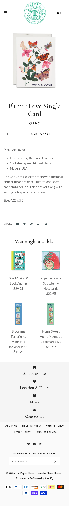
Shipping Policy (31, 425)
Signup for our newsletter (34, 453)
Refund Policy (55, 425)
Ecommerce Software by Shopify (34, 478)
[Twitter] (28, 444)
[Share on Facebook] (17, 224)
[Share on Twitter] (24, 224)
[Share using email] (46, 224)
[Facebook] (34, 444)
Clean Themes (55, 473)
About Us (11, 425)
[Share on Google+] (39, 224)
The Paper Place (24, 473)
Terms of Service (46, 431)
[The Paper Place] (35, 13)
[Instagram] (40, 444)
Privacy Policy (21, 431)
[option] (34, 60)
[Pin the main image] (31, 224)
